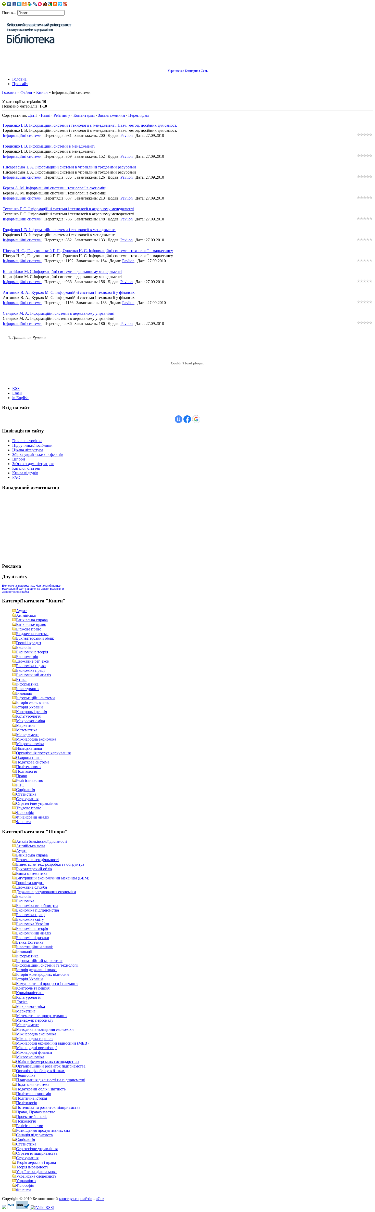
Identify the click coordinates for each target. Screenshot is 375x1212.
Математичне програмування (41, 1015)
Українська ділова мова (36, 1171)
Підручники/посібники (32, 445)
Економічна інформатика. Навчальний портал (31, 585)
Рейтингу (62, 115)
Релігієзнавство (29, 780)
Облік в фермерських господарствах (47, 1061)
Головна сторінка (27, 441)
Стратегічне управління (37, 803)
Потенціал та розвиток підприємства (48, 1107)
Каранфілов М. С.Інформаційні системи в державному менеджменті (62, 271)
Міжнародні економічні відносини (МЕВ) (52, 1043)
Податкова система (32, 762)
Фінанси (23, 822)
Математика (26, 730)
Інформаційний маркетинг (39, 960)
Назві (45, 115)
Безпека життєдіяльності (37, 860)
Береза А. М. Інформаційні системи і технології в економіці (54, 188)
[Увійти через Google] (196, 419)
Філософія (25, 812)
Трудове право (28, 808)
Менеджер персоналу (34, 1020)
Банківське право (31, 624)
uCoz (100, 1198)
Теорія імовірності (32, 1167)
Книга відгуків (25, 473)
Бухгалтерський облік (35, 638)
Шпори (18, 459)
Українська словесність (36, 1176)
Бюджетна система (32, 633)
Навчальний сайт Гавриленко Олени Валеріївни (33, 588)
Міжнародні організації (36, 1048)
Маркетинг (25, 725)
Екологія (23, 647)
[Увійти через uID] (178, 419)
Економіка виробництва (37, 905)
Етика (21, 679)
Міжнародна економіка (36, 739)
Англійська (26, 615)
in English (20, 398)
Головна (9, 92)
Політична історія (31, 1098)
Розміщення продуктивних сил (43, 1130)
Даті (31, 115)
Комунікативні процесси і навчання (47, 983)
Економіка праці (30, 670)
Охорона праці (29, 757)
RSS (16, 388)
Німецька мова (29, 748)
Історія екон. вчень (32, 702)
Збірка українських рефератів (37, 454)
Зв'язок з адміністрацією (33, 464)
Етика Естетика (29, 942)
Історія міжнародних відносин (42, 974)
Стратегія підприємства (36, 1153)
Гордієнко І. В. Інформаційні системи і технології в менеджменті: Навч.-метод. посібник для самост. (90, 125)
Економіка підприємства (37, 910)
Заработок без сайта (15, 591)
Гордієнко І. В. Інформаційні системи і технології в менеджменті (59, 230)
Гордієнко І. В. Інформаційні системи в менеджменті (49, 146)
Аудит (21, 611)
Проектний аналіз (31, 1116)
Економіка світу (30, 919)
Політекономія (28, 767)
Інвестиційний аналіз (34, 947)
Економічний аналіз (33, 675)
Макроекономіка (30, 721)
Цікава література (27, 450)
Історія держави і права (36, 970)
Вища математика (31, 873)
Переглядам (138, 115)
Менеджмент (27, 734)
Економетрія (27, 656)
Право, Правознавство (35, 1112)
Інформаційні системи (22, 135)
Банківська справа (32, 620)
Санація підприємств (34, 1135)
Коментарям (84, 115)
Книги (42, 92)
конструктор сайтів (75, 1198)
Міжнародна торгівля (34, 1038)
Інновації (24, 693)
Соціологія (25, 789)
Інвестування (27, 689)
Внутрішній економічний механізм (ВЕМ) (52, 878)
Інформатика (27, 684)
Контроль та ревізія (32, 988)
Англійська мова (30, 846)
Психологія (26, 1121)
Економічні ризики (32, 938)
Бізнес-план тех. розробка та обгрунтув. (50, 864)
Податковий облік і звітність (41, 1089)
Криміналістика (30, 993)
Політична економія (33, 1093)
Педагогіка (25, 1075)
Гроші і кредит (28, 643)
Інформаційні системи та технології (47, 965)
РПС (20, 785)
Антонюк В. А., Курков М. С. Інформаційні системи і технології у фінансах (69, 292)
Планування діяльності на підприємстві (50, 1080)
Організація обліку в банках (40, 1071)
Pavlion (126, 135)
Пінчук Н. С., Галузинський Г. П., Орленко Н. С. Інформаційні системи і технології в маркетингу (88, 250)
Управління (26, 1181)
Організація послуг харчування (43, 753)
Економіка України (32, 924)
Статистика (26, 794)
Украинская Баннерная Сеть (188, 71)
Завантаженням (111, 115)
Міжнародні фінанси (34, 1052)
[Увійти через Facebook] (187, 419)
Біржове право (28, 629)
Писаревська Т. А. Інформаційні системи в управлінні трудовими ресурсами (69, 167)
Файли (26, 92)
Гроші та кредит (30, 882)
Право (21, 776)
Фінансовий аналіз (32, 817)
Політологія (26, 771)
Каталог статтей (26, 468)
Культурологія (28, 716)
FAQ (16, 477)
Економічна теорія (32, 652)
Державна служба (31, 887)
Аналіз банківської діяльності (41, 841)
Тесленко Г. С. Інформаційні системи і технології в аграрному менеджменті (68, 209)
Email (17, 393)
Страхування (27, 799)
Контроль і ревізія (31, 711)
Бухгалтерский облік (34, 869)
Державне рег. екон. (33, 661)
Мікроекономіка (30, 744)
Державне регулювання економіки (46, 892)
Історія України (29, 707)
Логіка (22, 1002)
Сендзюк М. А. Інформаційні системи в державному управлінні (58, 313)
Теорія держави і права (36, 1162)
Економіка (25, 901)
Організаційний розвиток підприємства (50, 1066)
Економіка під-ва (31, 666)
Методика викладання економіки (45, 1029)
